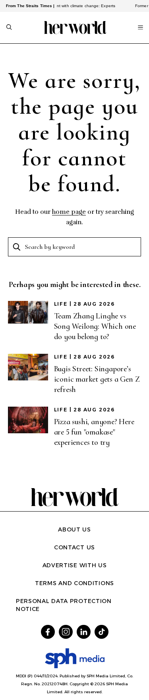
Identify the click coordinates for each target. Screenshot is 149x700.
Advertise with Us (75, 565)
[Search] (9, 28)
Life (61, 304)
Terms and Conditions (74, 583)
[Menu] (140, 27)
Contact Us (74, 547)
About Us (74, 529)
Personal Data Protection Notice (64, 605)
